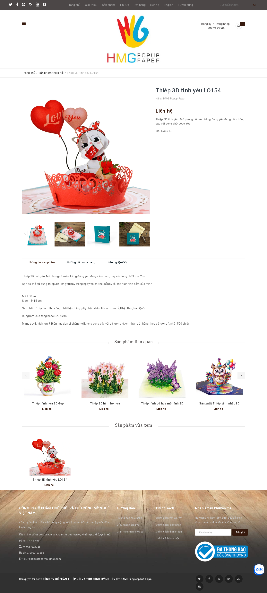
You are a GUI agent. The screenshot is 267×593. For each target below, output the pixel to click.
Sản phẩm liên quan (133, 341)
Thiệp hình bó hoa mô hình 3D (162, 403)
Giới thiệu (91, 4)
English (168, 4)
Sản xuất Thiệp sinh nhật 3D (219, 403)
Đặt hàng (140, 4)
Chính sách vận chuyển (169, 517)
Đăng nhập (223, 23)
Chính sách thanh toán (169, 531)
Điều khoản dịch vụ (128, 524)
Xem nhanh (48, 372)
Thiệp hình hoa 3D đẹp (48, 403)
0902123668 (216, 28)
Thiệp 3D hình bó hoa (105, 403)
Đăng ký (206, 23)
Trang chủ (73, 4)
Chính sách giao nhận (168, 524)
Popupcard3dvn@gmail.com (44, 558)
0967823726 (33, 546)
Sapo (148, 579)
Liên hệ (154, 4)
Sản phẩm (108, 4)
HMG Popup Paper (174, 98)
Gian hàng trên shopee (130, 531)
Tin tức (124, 4)
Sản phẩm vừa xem (133, 425)
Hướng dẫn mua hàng (129, 517)
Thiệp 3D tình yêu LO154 (50, 479)
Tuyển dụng (185, 4)
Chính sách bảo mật (167, 538)
